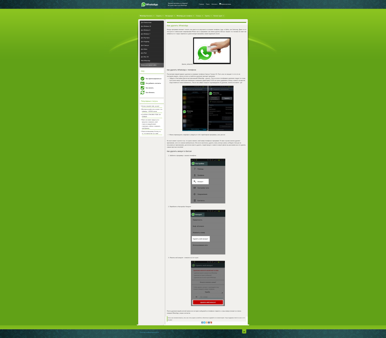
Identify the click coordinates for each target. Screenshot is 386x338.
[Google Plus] (211, 322)
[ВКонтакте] (202, 322)
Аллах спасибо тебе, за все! (150, 106)
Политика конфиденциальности (149, 332)
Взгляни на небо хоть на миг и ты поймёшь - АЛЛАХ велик (152, 110)
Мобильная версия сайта (148, 65)
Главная (201, 4)
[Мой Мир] (209, 322)
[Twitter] (204, 322)
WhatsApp (150, 4)
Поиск (208, 4)
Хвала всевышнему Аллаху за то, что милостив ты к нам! (151, 132)
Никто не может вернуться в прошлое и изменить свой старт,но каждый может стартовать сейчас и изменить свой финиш (151, 124)
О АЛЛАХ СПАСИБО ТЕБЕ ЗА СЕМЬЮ (151, 115)
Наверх (244, 331)
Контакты (214, 4)
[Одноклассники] (207, 322)
